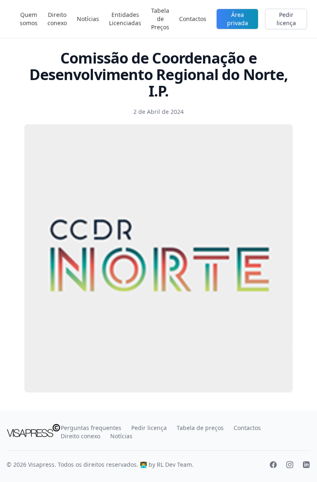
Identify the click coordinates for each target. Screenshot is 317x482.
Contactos (192, 19)
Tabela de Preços (160, 19)
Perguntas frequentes (91, 428)
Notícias (88, 19)
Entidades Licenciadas (125, 19)
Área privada (237, 19)
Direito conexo (57, 19)
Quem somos (29, 19)
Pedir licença (286, 19)
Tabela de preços (200, 428)
